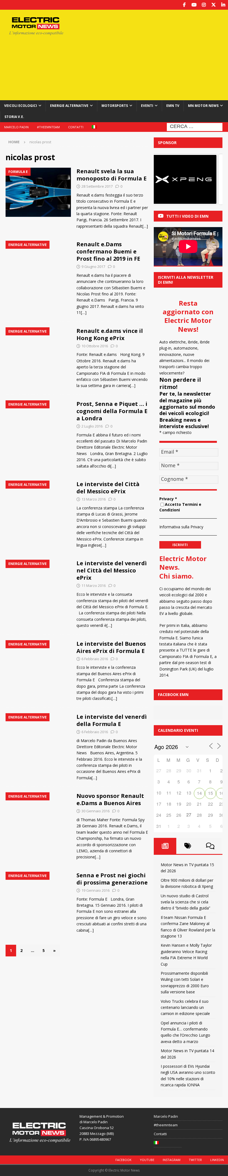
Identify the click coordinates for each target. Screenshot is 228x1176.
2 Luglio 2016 (92, 426)
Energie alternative (69, 105)
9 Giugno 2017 (93, 266)
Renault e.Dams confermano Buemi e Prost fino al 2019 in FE (108, 251)
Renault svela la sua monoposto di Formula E (111, 174)
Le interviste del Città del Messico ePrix (108, 487)
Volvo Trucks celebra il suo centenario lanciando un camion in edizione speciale (185, 1007)
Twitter (195, 1160)
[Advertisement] (155, 54)
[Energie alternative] (38, 265)
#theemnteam (48, 127)
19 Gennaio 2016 (95, 890)
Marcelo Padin (16, 127)
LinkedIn (217, 1160)
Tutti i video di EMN (187, 216)
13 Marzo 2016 (93, 499)
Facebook (123, 1160)
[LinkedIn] (223, 5)
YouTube (147, 1160)
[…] (145, 226)
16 (221, 793)
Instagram (171, 1160)
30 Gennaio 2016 (95, 810)
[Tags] (187, 846)
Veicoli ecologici (20, 105)
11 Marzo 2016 (93, 585)
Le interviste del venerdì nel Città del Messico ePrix (111, 570)
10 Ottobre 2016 (94, 345)
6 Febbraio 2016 (94, 658)
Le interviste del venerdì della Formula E (111, 720)
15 (210, 793)
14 (199, 793)
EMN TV (172, 105)
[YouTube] (194, 5)
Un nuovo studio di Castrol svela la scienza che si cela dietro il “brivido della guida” (185, 902)
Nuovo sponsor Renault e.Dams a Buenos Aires (110, 799)
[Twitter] (213, 5)
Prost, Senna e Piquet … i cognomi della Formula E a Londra (111, 411)
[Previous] (165, 179)
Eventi (147, 105)
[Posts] (165, 846)
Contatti (75, 127)
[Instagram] (204, 5)
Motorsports (114, 105)
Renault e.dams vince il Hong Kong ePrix (109, 334)
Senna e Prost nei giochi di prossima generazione (112, 878)
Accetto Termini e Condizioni (180, 507)
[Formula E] (38, 192)
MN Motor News (203, 105)
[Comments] (210, 846)
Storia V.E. (14, 116)
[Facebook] (184, 5)
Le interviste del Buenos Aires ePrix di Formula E (111, 647)
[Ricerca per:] (194, 126)
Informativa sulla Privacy (181, 526)
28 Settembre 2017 (97, 186)
